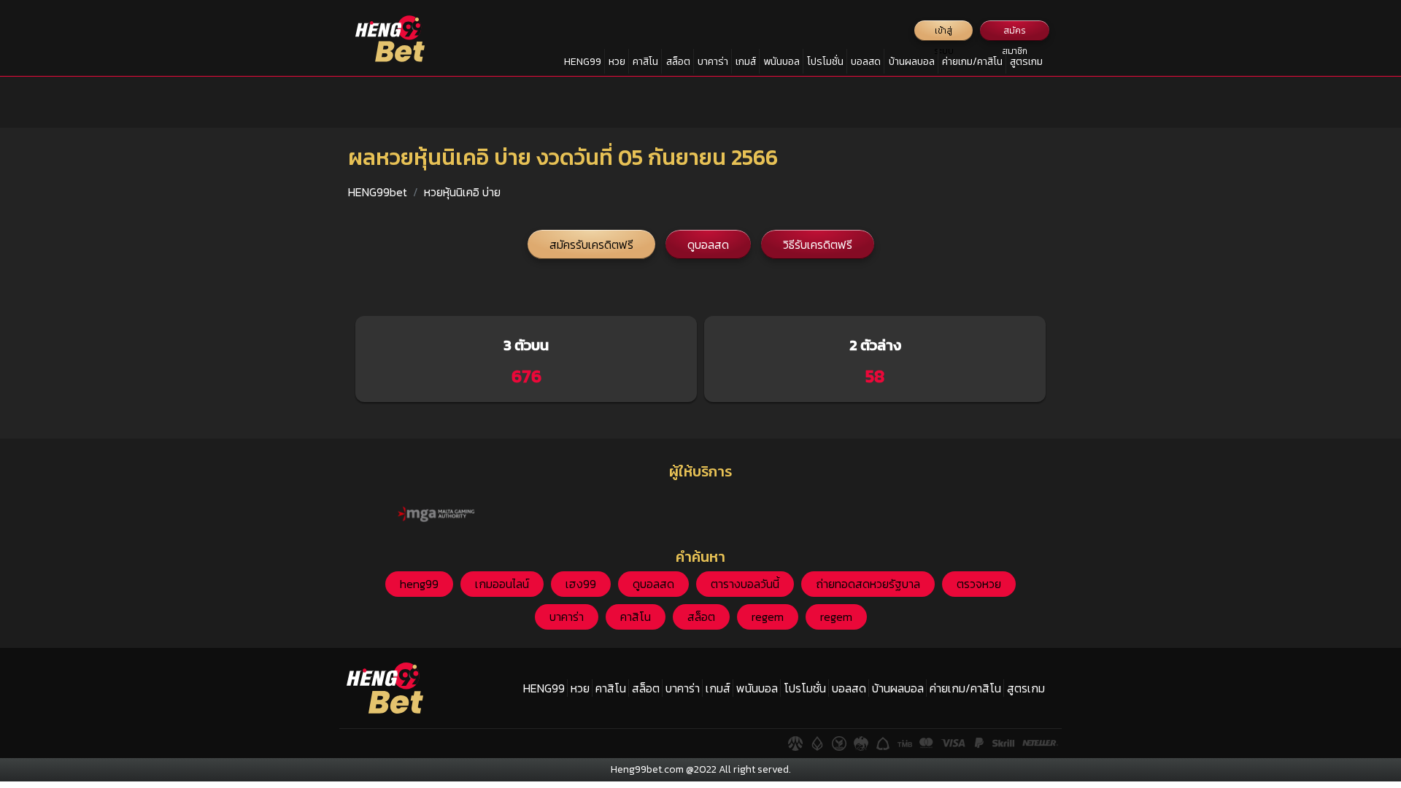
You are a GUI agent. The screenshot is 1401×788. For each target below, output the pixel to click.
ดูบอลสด (708, 244)
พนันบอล (781, 61)
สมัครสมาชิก (1014, 32)
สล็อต (678, 61)
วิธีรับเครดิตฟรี (817, 244)
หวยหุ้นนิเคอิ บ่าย (462, 192)
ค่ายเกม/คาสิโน (972, 61)
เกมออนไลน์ (502, 583)
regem (768, 616)
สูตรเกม (1026, 61)
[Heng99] (390, 38)
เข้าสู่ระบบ (944, 32)
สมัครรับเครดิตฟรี (591, 244)
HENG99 (582, 61)
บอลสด (866, 61)
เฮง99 (581, 583)
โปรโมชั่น (825, 61)
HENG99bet (377, 192)
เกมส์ (746, 61)
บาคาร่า (713, 61)
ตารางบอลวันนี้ (745, 583)
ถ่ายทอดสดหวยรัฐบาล (868, 583)
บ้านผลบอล (912, 61)
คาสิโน (645, 61)
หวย (617, 61)
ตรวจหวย (979, 583)
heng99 (419, 583)
